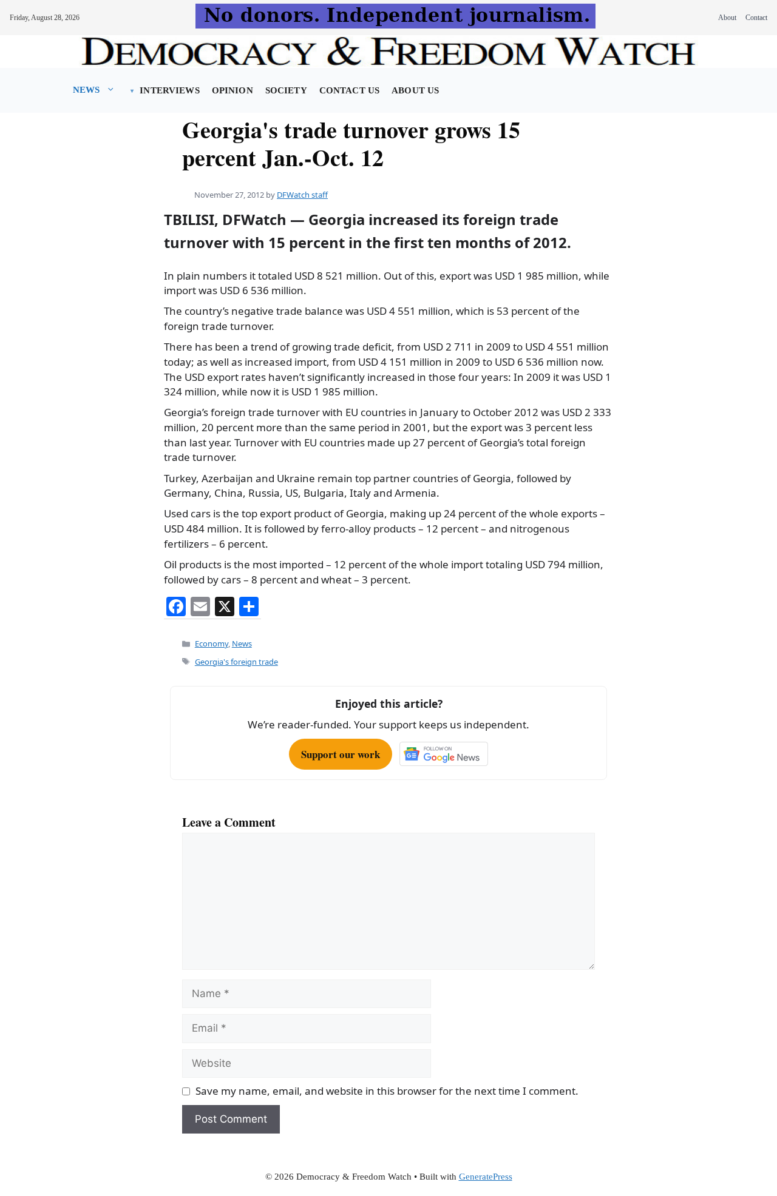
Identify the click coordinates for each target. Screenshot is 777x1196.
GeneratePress (485, 1176)
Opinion (232, 90)
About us (415, 90)
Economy (211, 643)
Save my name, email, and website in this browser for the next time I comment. (387, 1091)
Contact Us (349, 90)
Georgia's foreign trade (236, 661)
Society (286, 90)
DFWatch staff (302, 194)
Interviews (169, 90)
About (727, 17)
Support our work (340, 754)
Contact (756, 17)
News (86, 90)
